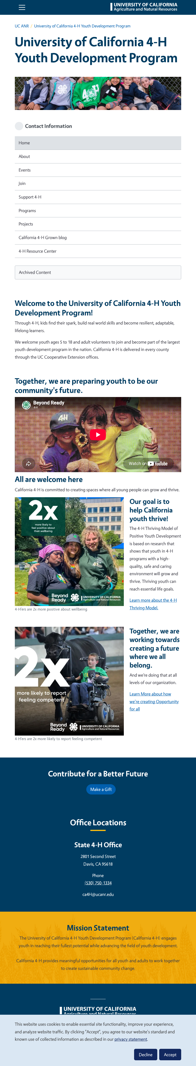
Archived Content (35, 272)
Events (25, 170)
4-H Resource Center (37, 251)
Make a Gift (101, 789)
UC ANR (22, 25)
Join (22, 183)
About (24, 156)
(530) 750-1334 (98, 883)
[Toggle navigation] (22, 7)
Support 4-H (30, 197)
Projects (26, 224)
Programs (27, 210)
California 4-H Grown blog (43, 237)
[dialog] (98, 1040)
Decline (145, 1054)
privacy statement (130, 1039)
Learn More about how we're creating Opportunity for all (154, 701)
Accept (170, 1054)
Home (24, 143)
